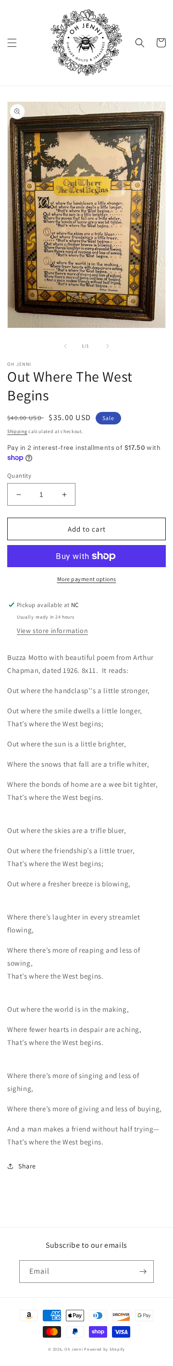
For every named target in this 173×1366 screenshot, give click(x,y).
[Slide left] (65, 346)
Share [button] (27, 1166)
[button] (12, 42)
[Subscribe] (142, 1271)
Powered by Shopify (104, 1349)
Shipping (17, 431)
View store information (52, 630)
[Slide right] (107, 346)
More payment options (86, 579)
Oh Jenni (73, 1349)
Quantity (19, 476)
